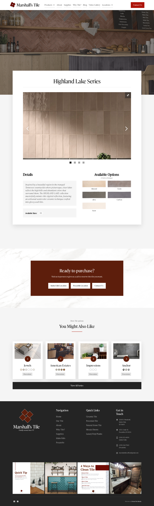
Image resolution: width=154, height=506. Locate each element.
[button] (50, 5)
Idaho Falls (60, 438)
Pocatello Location (80, 285)
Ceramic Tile (91, 416)
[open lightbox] (77, 125)
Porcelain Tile (92, 420)
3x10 (41, 213)
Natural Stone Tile (94, 425)
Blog (85, 5)
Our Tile (59, 420)
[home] (23, 5)
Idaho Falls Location (58, 285)
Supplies (67, 5)
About (59, 5)
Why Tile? (77, 5)
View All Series (77, 385)
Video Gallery (94, 5)
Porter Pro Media (136, 501)
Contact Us (137, 5)
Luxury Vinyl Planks (94, 433)
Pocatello (60, 442)
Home (58, 416)
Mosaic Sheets (92, 429)
